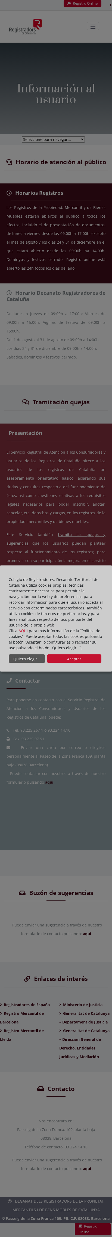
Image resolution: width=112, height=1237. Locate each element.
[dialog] (56, 618)
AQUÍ (23, 630)
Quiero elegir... (27, 658)
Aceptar (74, 658)
